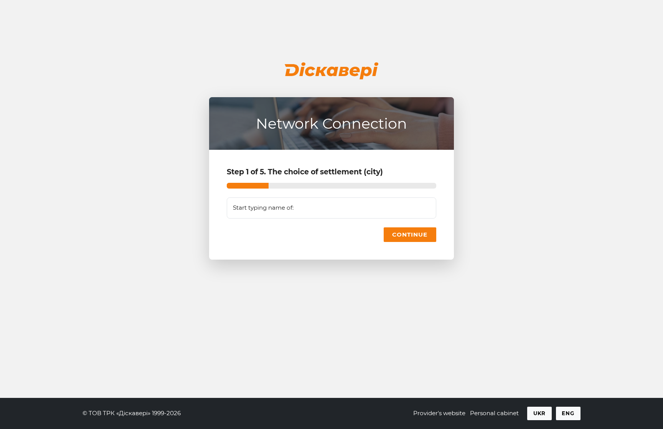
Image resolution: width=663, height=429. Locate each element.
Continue (409, 234)
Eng (568, 413)
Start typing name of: (263, 207)
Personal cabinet (494, 413)
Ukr (539, 413)
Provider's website (439, 413)
